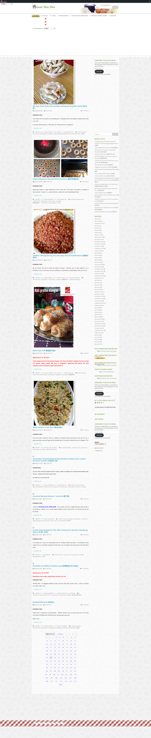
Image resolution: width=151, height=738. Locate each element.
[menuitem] (149, 1)
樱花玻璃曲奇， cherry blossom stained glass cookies (47, 203)
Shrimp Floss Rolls (75, 134)
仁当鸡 (43, 556)
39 (51, 651)
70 (47, 664)
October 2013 (98, 328)
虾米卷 (83, 134)
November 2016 (99, 244)
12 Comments (85, 568)
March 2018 (98, 221)
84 (71, 668)
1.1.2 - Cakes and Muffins (47, 199)
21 (75, 641)
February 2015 (98, 292)
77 (75, 664)
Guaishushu (36, 134)
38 (47, 651)
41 (59, 651)
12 (71, 637)
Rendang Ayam (37, 556)
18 (63, 641)
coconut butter (76, 519)
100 (71, 674)
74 (63, 664)
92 (71, 671)
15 (51, 641)
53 (75, 654)
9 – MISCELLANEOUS (38, 28)
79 (51, 668)
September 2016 (99, 248)
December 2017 (99, 223)
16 (55, 641)
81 (59, 668)
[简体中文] (49, 18)
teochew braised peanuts (69, 628)
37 (75, 647)
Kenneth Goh (48, 111)
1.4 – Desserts (44, 15)
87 (51, 671)
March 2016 (98, 262)
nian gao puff (51, 374)
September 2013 (99, 330)
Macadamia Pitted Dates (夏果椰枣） (104, 165)
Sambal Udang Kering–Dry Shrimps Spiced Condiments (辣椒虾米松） (60, 256)
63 (51, 661)
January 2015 (98, 294)
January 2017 (98, 239)
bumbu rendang (67, 519)
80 (55, 668)
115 (75, 681)
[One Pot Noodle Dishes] (107, 372)
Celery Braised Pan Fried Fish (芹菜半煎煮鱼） (107, 147)
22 (47, 644)
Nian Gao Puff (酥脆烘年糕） (45, 350)
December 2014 (99, 296)
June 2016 (97, 255)
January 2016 (98, 267)
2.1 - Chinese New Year (68, 132)
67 (67, 661)
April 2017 (97, 232)
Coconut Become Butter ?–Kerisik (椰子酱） (52, 496)
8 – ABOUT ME (112, 15)
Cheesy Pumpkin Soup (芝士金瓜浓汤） (105, 176)
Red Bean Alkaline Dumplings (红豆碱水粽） (106, 212)
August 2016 (98, 251)
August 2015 (98, 278)
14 (47, 641)
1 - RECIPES (37, 132)
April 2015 (97, 287)
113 (66, 681)
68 (71, 661)
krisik (59, 520)
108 (75, 678)
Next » (61, 684)
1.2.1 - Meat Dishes (46, 554)
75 (67, 664)
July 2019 (97, 219)
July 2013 (97, 335)
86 (47, 671)
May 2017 (97, 230)
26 (63, 644)
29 (75, 644)
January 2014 (98, 321)
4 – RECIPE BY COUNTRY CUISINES (98, 15)
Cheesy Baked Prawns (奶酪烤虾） (104, 192)
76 (71, 664)
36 (71, 647)
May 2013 (97, 339)
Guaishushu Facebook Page (105, 407)
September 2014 (99, 303)
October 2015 (98, 273)
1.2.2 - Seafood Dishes (46, 278)
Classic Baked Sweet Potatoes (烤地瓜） (105, 173)
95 (50, 674)
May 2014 (97, 312)
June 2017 (97, 228)
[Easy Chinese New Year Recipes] (107, 351)
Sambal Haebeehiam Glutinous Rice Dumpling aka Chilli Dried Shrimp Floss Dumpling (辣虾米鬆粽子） (107, 180)
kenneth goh (43, 134)
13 (75, 637)
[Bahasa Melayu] (49, 24)
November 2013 (99, 326)
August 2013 (98, 333)
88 (55, 671)
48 (55, 654)
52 (71, 654)
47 (51, 654)
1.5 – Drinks (53, 15)
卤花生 (78, 628)
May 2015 (97, 285)
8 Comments (85, 353)
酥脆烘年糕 (72, 374)
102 (47, 678)
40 (55, 651)
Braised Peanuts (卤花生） (44, 602)
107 (70, 678)
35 (67, 647)
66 (63, 661)
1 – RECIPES (36, 15)
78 (47, 668)
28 (71, 644)
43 (67, 651)
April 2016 (97, 260)
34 (63, 647)
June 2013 (97, 337)
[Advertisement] (75, 43)
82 (63, 668)
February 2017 (98, 237)
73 (59, 664)
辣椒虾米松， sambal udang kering (71, 279)
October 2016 (98, 246)
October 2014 (98, 301)
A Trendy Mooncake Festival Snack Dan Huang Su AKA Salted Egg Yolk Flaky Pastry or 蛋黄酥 (106, 143)
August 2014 (98, 305)
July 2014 (97, 307)
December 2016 (99, 241)
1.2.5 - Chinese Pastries (47, 132)
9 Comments (85, 430)
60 (71, 657)
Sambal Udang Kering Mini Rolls (61, 134)
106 (66, 678)
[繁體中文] (49, 21)
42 (63, 651)
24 (55, 644)
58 (63, 657)
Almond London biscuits (77, 485)
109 (47, 681)
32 (55, 647)
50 (63, 654)
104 (56, 678)
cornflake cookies (37, 595)
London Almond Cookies (73, 487)
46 (47, 654)
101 (75, 674)
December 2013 (99, 323)
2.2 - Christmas (71, 593)
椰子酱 (69, 520)
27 (67, 644)
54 (47, 657)
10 (63, 637)
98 (62, 674)
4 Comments (85, 534)
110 (52, 681)
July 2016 (97, 253)
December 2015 (99, 269)
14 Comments (85, 181)
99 (66, 674)
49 (59, 654)
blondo (61, 519)
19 (67, 641)
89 (59, 671)
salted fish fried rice (51, 449)
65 (59, 661)
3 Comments (85, 605)
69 (75, 661)
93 (75, 671)
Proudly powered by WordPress (41, 723)
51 (67, 654)
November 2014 (99, 298)
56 (55, 657)
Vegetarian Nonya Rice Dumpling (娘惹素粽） (106, 167)
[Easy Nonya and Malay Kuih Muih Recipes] (107, 365)
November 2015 (99, 271)
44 (71, 651)
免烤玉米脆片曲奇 (76, 595)
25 (59, 644)
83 (67, 668)
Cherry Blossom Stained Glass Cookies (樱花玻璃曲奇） (56, 179)
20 (71, 641)
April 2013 (97, 342)
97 (58, 674)
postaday (50, 134)
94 (46, 674)
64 (55, 661)
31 (51, 647)
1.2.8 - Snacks (57, 132)
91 (67, 671)
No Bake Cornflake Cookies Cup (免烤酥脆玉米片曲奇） (56, 566)
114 (70, 681)
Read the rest (38, 128)
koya (55, 520)
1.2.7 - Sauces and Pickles (73, 278)
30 (47, 647)
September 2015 (99, 276)
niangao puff (58, 374)
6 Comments (85, 111)
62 (47, 661)
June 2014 (97, 310)
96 (54, 674)
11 (67, 637)
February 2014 (98, 319)
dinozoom (63, 723)
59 (67, 657)
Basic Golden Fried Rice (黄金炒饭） (48, 427)
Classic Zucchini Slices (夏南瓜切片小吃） (105, 154)
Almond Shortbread (38, 487)
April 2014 (97, 314)
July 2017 (97, 226)
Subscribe (99, 71)
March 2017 (98, 235)
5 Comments (85, 499)
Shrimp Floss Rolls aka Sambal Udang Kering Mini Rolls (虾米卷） (60, 107)
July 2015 (97, 280)
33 (59, 647)
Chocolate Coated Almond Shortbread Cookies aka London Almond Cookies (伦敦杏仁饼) (59, 460)
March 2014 (98, 317)
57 (59, 657)
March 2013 (98, 344)
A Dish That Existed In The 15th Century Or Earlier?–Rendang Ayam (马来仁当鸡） (60, 531)
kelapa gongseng (37, 520)
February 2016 (98, 264)
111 (56, 681)
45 (75, 651)
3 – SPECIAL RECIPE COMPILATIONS (79, 15)
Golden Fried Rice (66, 447)
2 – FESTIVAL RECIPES (62, 15)
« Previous (60, 634)
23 (51, 644)
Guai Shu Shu (45, 7)
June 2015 (97, 282)
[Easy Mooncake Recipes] (107, 378)
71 (51, 664)
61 (75, 657)
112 (61, 681)
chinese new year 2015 (77, 199)
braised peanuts (76, 626)
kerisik (52, 520)
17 (59, 641)
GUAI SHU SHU (82, 132)
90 (63, 671)
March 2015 (98, 289)
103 (52, 678)
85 (75, 668)
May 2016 (97, 257)
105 (61, 678)
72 (55, 664)
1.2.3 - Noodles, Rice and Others (49, 447)
